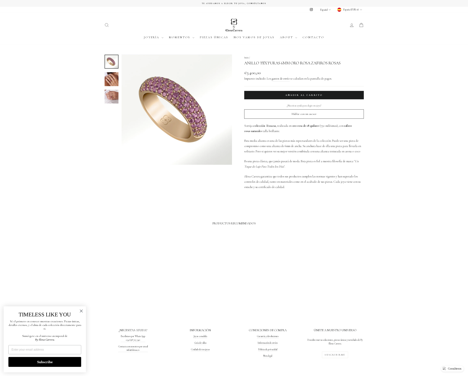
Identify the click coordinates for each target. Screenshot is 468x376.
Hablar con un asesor (304, 114)
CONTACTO (313, 37)
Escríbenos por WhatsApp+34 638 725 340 (133, 338)
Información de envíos (268, 342)
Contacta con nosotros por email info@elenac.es (133, 348)
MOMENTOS (180, 37)
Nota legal (267, 355)
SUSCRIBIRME (335, 355)
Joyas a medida (200, 336)
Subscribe (45, 362)
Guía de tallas (200, 342)
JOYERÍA (152, 37)
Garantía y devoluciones (268, 336)
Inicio (246, 57)
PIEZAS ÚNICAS (214, 37)
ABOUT (287, 37)
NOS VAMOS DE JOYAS (254, 37)
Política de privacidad (267, 349)
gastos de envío (281, 78)
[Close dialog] (81, 311)
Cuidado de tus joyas (200, 349)
